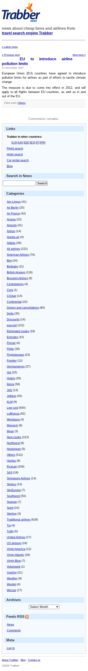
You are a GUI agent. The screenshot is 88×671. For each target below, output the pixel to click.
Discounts (13, 319)
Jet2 (9, 390)
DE (26, 142)
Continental (14, 301)
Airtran (11, 231)
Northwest (13, 443)
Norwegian (14, 449)
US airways (14, 543)
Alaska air (13, 237)
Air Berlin (13, 207)
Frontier (12, 360)
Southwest (13, 496)
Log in (11, 648)
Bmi (9, 260)
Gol (9, 372)
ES (32, 142)
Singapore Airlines (18, 478)
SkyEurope (14, 490)
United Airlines (16, 537)
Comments (14, 630)
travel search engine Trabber (27, 33)
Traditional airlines (19, 519)
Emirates (12, 337)
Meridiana (13, 419)
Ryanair (12, 466)
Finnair (11, 343)
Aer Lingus (14, 201)
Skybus (11, 484)
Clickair (11, 296)
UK (20, 142)
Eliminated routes (18, 331)
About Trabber (10, 660)
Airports (12, 225)
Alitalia (11, 243)
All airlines (13, 249)
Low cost (12, 407)
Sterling (12, 513)
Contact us (34, 660)
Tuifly (10, 531)
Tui (9, 525)
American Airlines (18, 254)
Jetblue (11, 396)
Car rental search (18, 160)
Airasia (11, 219)
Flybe (10, 349)
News (10, 624)
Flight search (15, 148)
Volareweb (13, 566)
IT (37, 142)
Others (22, 102)
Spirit (10, 507)
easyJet (12, 325)
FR (43, 142)
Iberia (10, 384)
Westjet (11, 584)
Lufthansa (13, 413)
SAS (9, 472)
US (14, 142)
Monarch (12, 425)
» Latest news (10, 46)
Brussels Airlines (17, 278)
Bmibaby (12, 266)
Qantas (11, 460)
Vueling (12, 572)
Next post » (79, 54)
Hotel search (15, 154)
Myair (10, 431)
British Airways (16, 272)
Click (10, 290)
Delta (10, 313)
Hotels (11, 378)
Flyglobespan (15, 354)
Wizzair (11, 590)
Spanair (12, 502)
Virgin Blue (14, 560)
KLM (10, 402)
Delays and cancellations (23, 307)
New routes (14, 437)
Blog (10, 166)
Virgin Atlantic (15, 555)
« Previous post (11, 54)
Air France (13, 213)
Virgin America (16, 549)
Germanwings (16, 366)
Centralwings (15, 284)
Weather (12, 578)
